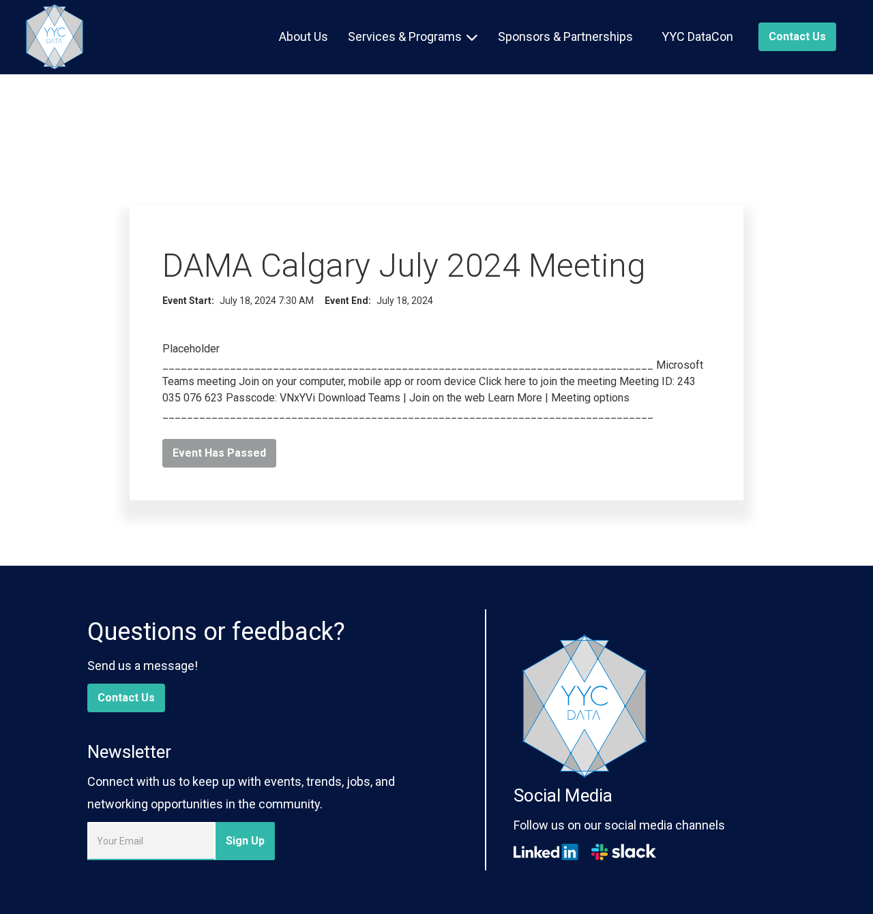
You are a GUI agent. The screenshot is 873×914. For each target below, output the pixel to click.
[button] (413, 37)
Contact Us (126, 697)
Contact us (797, 36)
